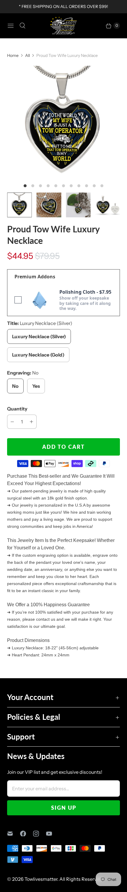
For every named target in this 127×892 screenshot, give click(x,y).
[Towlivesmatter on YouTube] (52, 833)
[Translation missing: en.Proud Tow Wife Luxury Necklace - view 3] (78, 205)
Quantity (17, 409)
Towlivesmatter (41, 879)
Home (13, 55)
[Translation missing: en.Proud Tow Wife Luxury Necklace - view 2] (49, 205)
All (27, 55)
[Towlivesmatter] (63, 26)
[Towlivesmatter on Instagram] (39, 833)
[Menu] (11, 26)
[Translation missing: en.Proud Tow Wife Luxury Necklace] (19, 205)
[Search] (22, 26)
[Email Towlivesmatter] (13, 833)
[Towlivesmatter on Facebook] (26, 833)
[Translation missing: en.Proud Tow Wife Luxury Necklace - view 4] (107, 205)
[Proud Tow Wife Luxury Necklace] (63, 122)
